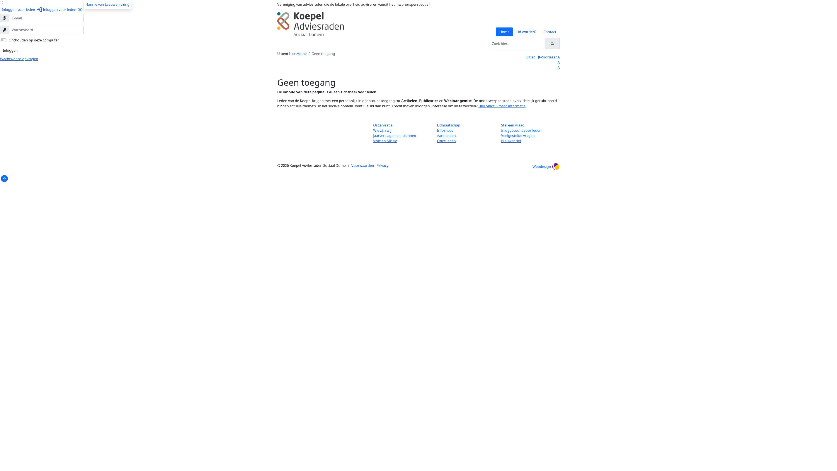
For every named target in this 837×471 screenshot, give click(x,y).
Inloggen (10, 50)
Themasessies (384, 43)
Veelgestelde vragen (518, 135)
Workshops (339, 43)
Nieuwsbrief (511, 140)
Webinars (407, 43)
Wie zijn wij (382, 130)
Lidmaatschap (448, 125)
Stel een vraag (512, 125)
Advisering (360, 43)
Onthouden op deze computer (34, 40)
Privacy (382, 165)
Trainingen (317, 43)
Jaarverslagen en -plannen (394, 135)
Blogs (423, 43)
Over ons (297, 43)
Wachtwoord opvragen (19, 58)
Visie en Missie (385, 140)
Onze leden (446, 140)
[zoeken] (552, 43)
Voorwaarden (362, 165)
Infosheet (445, 130)
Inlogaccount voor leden (521, 130)
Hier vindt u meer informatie (502, 106)
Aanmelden (446, 135)
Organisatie (383, 125)
